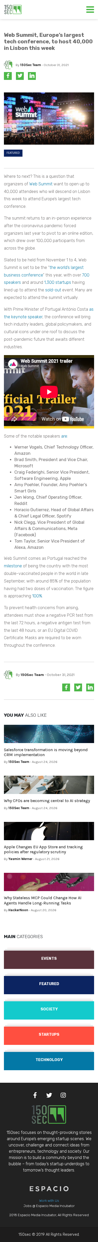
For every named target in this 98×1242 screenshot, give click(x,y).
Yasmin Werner (20, 859)
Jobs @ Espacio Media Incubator (49, 1206)
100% (37, 595)
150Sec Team (30, 65)
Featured (13, 153)
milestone (13, 565)
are (64, 436)
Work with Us (49, 1201)
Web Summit (41, 183)
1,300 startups (57, 282)
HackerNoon (18, 910)
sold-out (53, 289)
